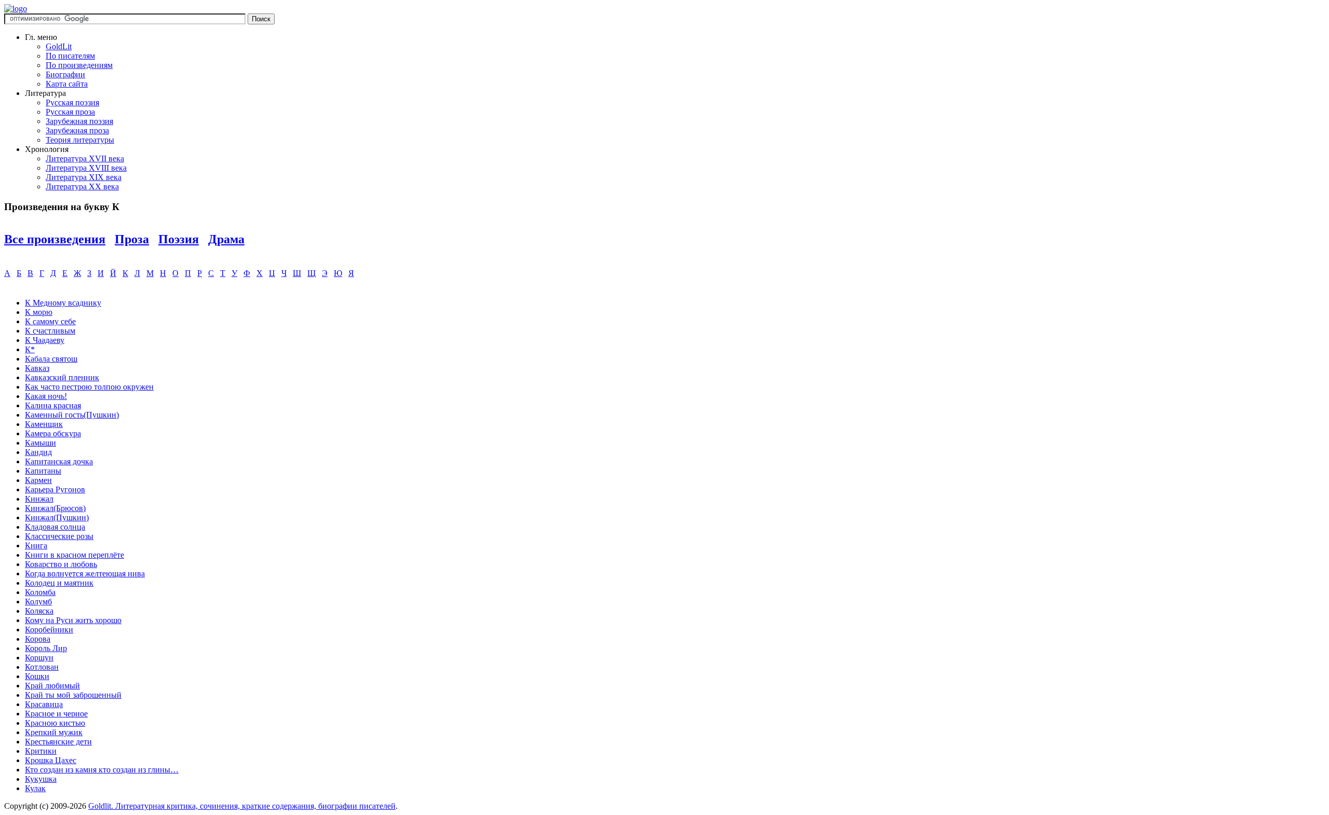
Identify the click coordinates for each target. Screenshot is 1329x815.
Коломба (40, 592)
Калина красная (53, 405)
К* (30, 349)
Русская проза (70, 111)
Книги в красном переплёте (74, 554)
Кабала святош (51, 358)
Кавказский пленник (62, 377)
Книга (36, 545)
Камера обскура (53, 433)
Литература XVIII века (86, 167)
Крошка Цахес (50, 760)
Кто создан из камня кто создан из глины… (102, 769)
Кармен (38, 480)
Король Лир (46, 648)
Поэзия (178, 239)
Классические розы (59, 536)
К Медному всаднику (63, 302)
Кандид (38, 452)
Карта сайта (67, 83)
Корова (37, 638)
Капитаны (43, 470)
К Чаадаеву (44, 340)
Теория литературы (80, 139)
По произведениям (79, 65)
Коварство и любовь (61, 564)
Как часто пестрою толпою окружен (89, 386)
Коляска (39, 610)
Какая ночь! (46, 396)
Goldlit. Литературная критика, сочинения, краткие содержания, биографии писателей (242, 806)
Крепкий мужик (54, 732)
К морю (38, 312)
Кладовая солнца (55, 526)
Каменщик (44, 424)
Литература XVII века (85, 158)
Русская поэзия (72, 102)
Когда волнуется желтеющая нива (85, 573)
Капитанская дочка (59, 461)
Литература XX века (82, 186)
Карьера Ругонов (55, 489)
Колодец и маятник (59, 582)
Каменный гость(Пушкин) (72, 414)
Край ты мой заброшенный (73, 694)
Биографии (65, 74)
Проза (132, 239)
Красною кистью (55, 723)
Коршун (39, 657)
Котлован (42, 666)
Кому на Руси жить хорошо (73, 620)
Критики (41, 751)
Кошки (37, 676)
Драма (226, 239)
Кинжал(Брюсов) (55, 508)
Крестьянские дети (58, 741)
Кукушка (41, 779)
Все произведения (54, 239)
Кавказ (37, 368)
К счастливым (50, 330)
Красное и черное (56, 713)
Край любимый (52, 685)
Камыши (40, 442)
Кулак (35, 788)
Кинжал (39, 498)
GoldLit (59, 46)
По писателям (70, 55)
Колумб (38, 601)
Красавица (44, 704)
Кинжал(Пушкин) (57, 517)
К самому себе (50, 321)
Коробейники (49, 629)
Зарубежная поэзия (79, 121)
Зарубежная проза (77, 130)
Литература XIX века (83, 177)
